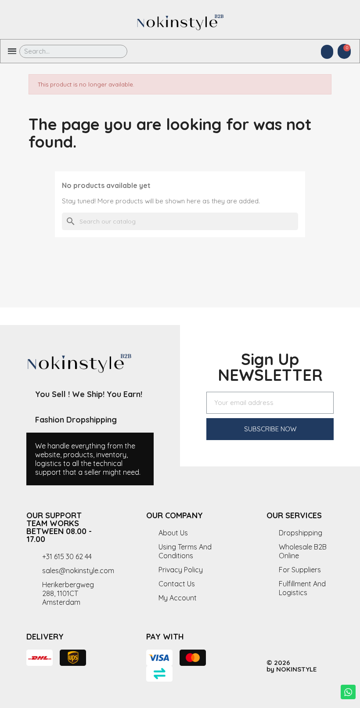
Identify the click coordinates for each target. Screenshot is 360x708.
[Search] (114, 51)
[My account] (327, 52)
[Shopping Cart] (344, 51)
